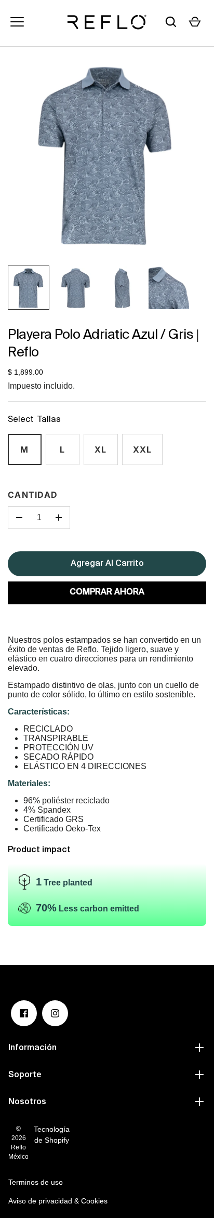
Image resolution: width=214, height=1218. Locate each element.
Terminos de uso (35, 1182)
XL (101, 449)
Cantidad (33, 494)
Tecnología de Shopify (52, 1134)
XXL (142, 449)
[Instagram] (55, 1013)
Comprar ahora (107, 592)
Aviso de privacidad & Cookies (58, 1201)
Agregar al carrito (107, 564)
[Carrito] (194, 21)
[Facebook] (24, 1013)
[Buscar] (170, 21)
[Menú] (17, 21)
